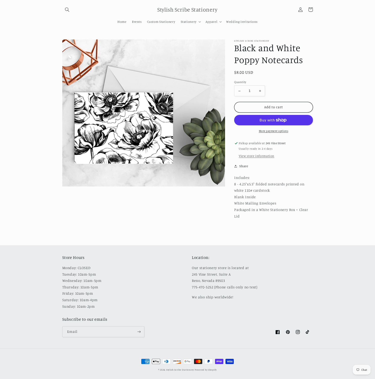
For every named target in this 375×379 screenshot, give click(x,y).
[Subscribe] (139, 331)
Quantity (240, 82)
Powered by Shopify (206, 369)
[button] (67, 10)
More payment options (273, 130)
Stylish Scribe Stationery (180, 369)
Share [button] (243, 166)
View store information (256, 156)
